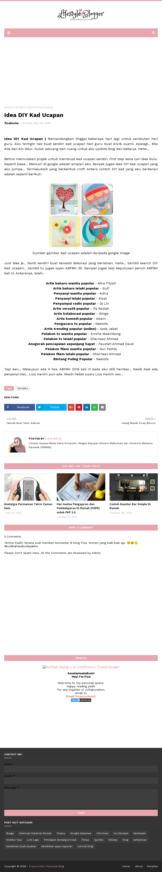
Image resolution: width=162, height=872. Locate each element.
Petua (85, 839)
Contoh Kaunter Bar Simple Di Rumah (130, 506)
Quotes (98, 839)
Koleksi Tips (14, 839)
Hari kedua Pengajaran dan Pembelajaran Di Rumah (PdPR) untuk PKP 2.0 (78, 508)
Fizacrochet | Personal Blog (46, 866)
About (139, 866)
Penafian (152, 866)
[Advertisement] (81, 70)
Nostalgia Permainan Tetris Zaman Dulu (28, 506)
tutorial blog (85, 846)
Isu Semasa (121, 833)
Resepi (113, 839)
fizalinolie (11, 123)
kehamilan (140, 839)
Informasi (102, 833)
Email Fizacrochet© (81, 696)
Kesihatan (140, 833)
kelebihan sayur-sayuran (56, 846)
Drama (61, 833)
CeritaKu (19, 107)
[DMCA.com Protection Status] (81, 701)
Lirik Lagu (33, 839)
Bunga (10, 833)
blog (125, 839)
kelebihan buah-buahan (21, 846)
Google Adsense (80, 833)
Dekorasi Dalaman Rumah (35, 833)
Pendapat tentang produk (60, 839)
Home (8, 107)
